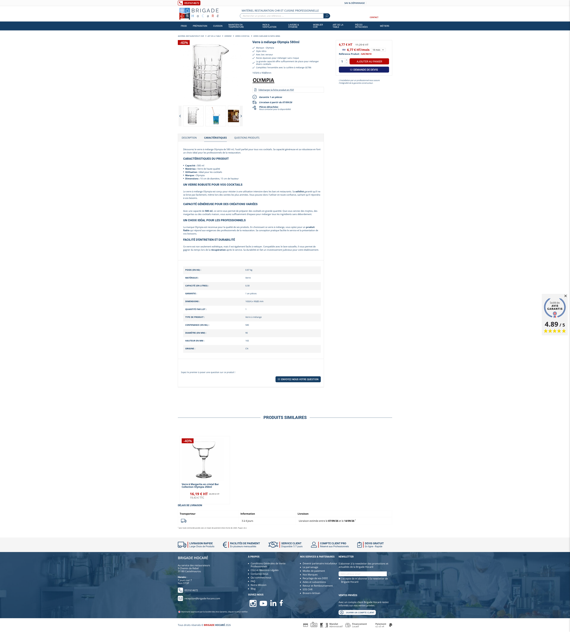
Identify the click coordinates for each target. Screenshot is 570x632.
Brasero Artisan (311, 593)
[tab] (189, 138)
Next (241, 116)
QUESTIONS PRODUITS (246, 137)
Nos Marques (310, 574)
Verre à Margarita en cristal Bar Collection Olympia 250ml (200, 486)
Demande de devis (365, 69)
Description (189, 137)
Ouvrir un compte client (360, 612)
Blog (253, 588)
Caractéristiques (215, 137)
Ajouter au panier (369, 61)
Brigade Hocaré (193, 557)
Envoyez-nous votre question (299, 379)
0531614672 (191, 3)
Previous (180, 116)
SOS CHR (307, 589)
